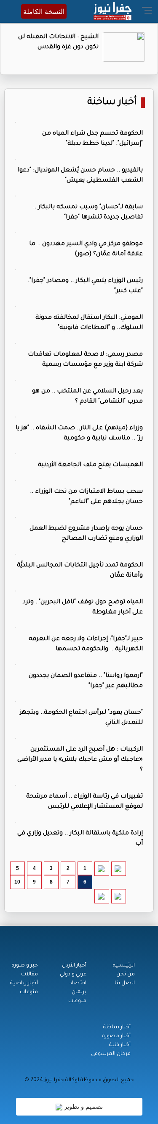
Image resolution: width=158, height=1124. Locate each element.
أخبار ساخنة (112, 102)
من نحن (125, 975)
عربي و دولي (73, 975)
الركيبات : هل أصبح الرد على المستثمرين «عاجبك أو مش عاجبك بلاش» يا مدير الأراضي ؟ (80, 759)
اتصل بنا (125, 983)
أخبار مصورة (116, 1036)
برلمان (79, 992)
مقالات (29, 975)
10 (17, 882)
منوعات (77, 1001)
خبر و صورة (24, 966)
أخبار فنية (120, 1045)
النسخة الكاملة (43, 11)
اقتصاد (78, 983)
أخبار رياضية (24, 983)
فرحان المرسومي (111, 1054)
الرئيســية (124, 966)
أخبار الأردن (74, 966)
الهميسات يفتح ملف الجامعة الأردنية (90, 465)
